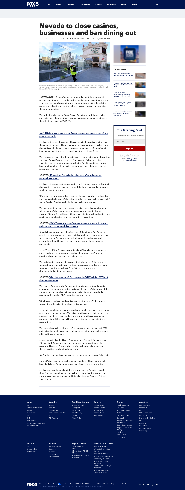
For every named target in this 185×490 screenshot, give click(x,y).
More (134, 4)
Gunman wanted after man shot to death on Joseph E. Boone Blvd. (122, 113)
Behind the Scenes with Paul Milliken (125, 421)
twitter (148, 484)
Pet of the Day (77, 413)
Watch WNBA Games (101, 470)
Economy (52, 449)
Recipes (74, 415)
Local (28, 405)
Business (52, 452)
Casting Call (76, 408)
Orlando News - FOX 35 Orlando (80, 452)
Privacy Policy (132, 159)
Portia (119, 413)
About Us (143, 402)
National (29, 410)
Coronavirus (55, 39)
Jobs (140, 420)
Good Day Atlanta (80, 402)
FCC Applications (145, 428)
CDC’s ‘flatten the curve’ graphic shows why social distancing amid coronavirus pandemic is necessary (73, 224)
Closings (52, 405)
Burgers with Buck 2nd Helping (124, 429)
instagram (152, 484)
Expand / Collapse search (157, 4)
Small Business (54, 457)
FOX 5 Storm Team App (57, 413)
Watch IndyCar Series (101, 459)
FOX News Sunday (33, 426)
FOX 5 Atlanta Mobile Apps (36, 423)
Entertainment (31, 420)
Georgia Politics (32, 449)
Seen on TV (143, 408)
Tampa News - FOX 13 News (79, 447)
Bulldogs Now (122, 418)
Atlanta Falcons (99, 408)
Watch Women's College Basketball (102, 467)
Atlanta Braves (99, 405)
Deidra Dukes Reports (124, 425)
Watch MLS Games (100, 473)
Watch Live (120, 432)
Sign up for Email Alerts (147, 418)
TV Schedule (121, 437)
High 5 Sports (99, 415)
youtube (139, 484)
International (31, 413)
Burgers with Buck (78, 405)
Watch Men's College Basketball (101, 462)
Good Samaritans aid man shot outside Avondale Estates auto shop (122, 104)
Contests (142, 410)
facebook (144, 484)
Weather (53, 402)
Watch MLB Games (101, 453)
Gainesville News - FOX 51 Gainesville (81, 456)
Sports (97, 402)
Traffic (51, 415)
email (156, 484)
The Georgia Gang (123, 415)
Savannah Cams (54, 410)
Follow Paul (76, 410)
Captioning (143, 431)
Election (30, 443)
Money (52, 443)
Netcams (52, 408)
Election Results (32, 452)
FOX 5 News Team (145, 413)
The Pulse (120, 408)
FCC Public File (144, 426)
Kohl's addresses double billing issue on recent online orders (123, 75)
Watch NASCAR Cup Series (103, 456)
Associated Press (44, 39)
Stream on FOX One (103, 443)
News (29, 402)
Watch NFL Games (100, 446)
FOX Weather (53, 418)
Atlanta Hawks (99, 410)
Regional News (79, 443)
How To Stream (144, 405)
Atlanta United (99, 413)
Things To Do (76, 418)
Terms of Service (131, 161)
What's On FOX (122, 435)
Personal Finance (55, 446)
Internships (143, 423)
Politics (29, 415)
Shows (120, 402)
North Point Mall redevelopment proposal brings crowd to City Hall (121, 94)
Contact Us (143, 415)
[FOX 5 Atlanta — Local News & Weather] (34, 4)
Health (29, 418)
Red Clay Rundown (123, 410)
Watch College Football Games (102, 450)
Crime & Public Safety (34, 408)
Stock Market (53, 454)
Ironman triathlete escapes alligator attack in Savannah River (123, 84)
